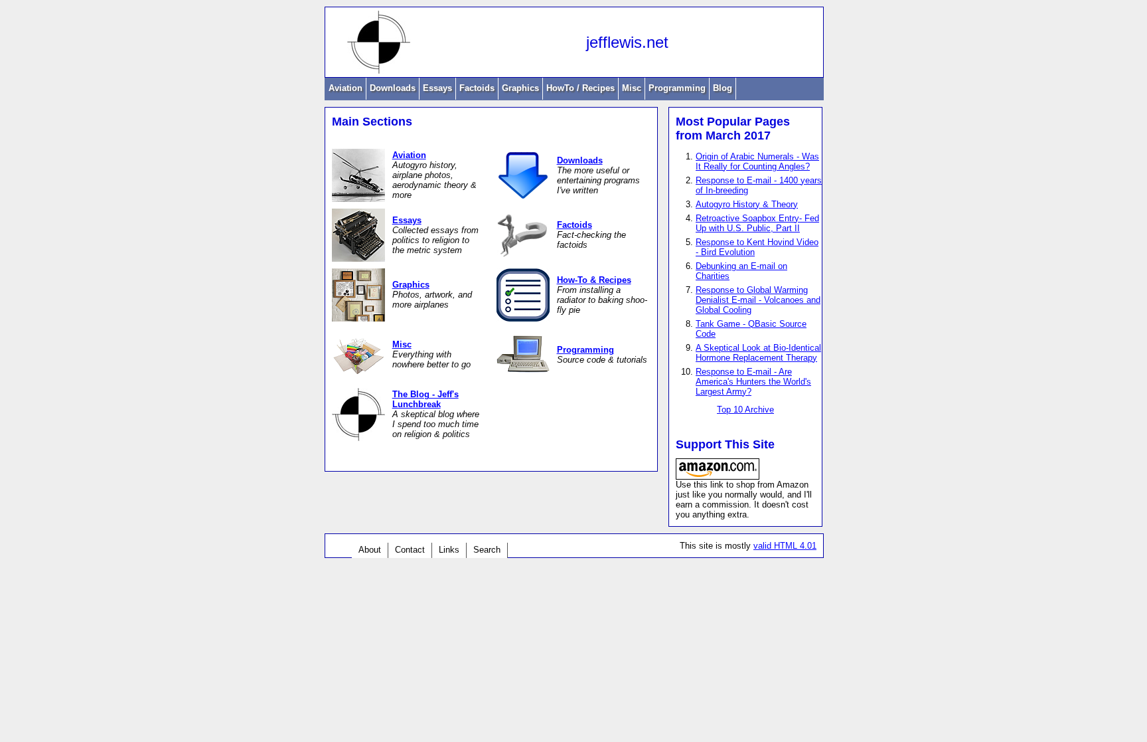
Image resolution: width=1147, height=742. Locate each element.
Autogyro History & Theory (747, 204)
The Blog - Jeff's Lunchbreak (425, 399)
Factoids (477, 88)
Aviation (345, 88)
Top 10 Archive (745, 410)
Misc (631, 88)
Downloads (393, 88)
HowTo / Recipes (580, 88)
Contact (410, 550)
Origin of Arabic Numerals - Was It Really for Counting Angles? (757, 161)
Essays (437, 88)
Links (449, 550)
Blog (722, 88)
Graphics (520, 88)
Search (486, 550)
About (369, 550)
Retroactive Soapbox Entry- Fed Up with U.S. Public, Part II (757, 223)
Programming (677, 88)
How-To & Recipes (594, 280)
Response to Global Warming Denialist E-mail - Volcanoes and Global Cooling (758, 300)
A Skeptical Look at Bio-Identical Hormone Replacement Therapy (758, 353)
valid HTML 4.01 (784, 546)
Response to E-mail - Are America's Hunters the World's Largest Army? (753, 382)
